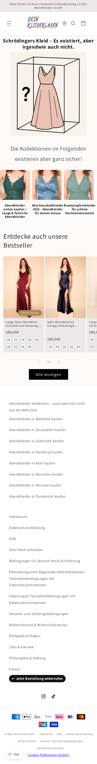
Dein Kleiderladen (24, 734)
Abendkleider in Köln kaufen (32, 463)
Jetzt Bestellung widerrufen (39, 678)
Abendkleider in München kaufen (36, 474)
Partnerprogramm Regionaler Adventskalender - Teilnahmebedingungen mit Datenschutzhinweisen (47, 579)
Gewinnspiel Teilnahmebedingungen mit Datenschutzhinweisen (42, 599)
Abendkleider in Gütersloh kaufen (36, 441)
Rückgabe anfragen (24, 635)
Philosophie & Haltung (27, 658)
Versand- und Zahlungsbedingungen (39, 613)
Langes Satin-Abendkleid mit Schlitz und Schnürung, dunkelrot (22, 323)
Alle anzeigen (48, 374)
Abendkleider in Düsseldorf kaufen (37, 429)
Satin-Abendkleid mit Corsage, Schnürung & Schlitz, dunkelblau (60, 323)
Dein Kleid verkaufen (26, 549)
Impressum (18, 516)
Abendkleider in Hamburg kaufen (36, 452)
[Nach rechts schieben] (58, 362)
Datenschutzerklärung (27, 527)
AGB (12, 538)
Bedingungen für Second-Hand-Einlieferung (44, 560)
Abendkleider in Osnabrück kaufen (37, 496)
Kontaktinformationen (50, 748)
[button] (9, 23)
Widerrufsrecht (27, 741)
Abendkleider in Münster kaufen (35, 485)
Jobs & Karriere (21, 647)
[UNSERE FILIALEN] (64, 23)
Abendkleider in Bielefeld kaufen (35, 419)
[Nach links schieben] (39, 362)
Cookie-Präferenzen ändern (48, 755)
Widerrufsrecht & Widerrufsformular (38, 625)
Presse (14, 669)
